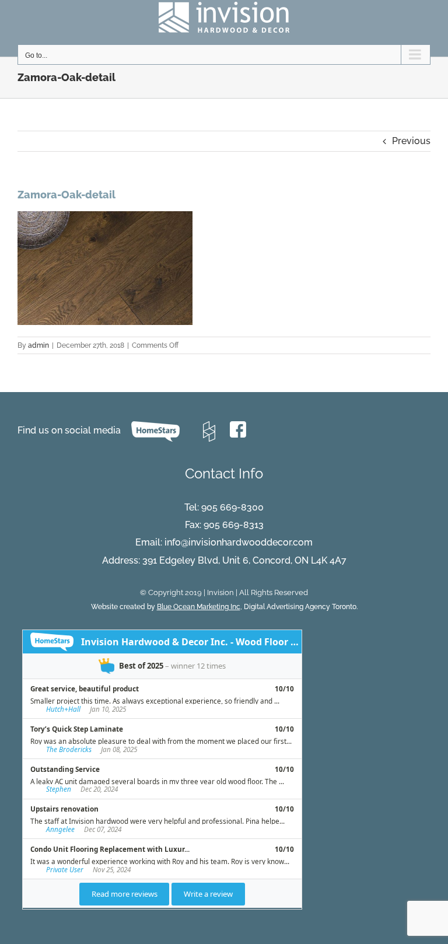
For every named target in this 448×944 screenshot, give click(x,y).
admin (38, 345)
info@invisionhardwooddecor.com (238, 542)
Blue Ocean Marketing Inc (198, 607)
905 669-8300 (232, 507)
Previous (411, 140)
